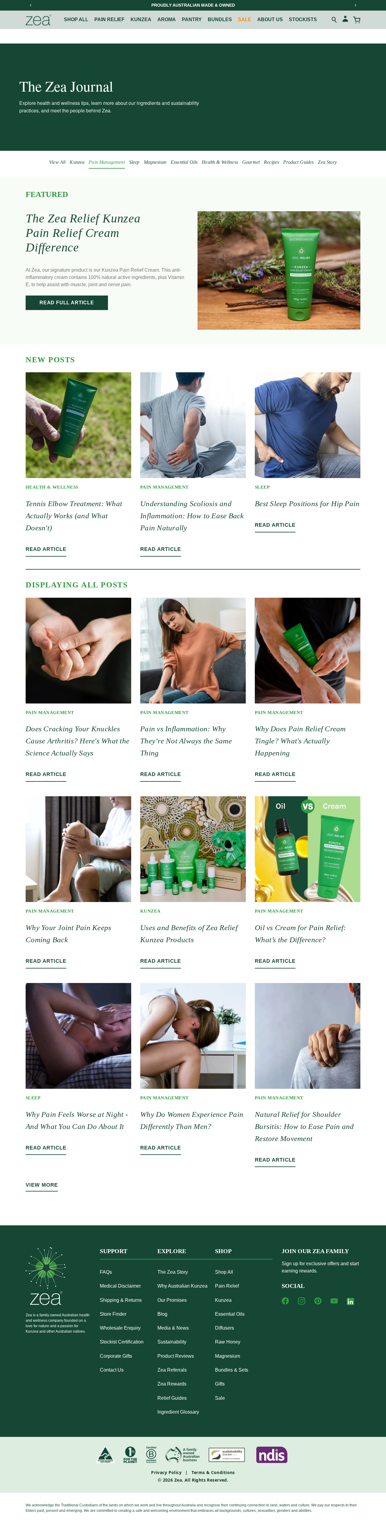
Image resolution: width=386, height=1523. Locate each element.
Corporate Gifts (116, 1356)
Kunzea (141, 19)
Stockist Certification (122, 1341)
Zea (178, 1480)
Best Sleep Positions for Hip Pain (307, 504)
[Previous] (31, 5)
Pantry (192, 19)
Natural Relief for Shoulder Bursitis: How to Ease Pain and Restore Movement (304, 1126)
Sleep (134, 162)
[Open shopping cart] (356, 20)
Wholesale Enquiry (120, 1328)
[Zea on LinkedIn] (350, 1302)
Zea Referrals (172, 1370)
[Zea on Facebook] (285, 1301)
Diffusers (224, 1328)
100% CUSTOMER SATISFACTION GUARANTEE (193, 5)
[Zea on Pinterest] (317, 1301)
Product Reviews (175, 1356)
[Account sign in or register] (345, 20)
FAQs (106, 1272)
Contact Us (112, 1370)
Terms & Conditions (213, 1472)
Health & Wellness (220, 162)
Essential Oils (184, 162)
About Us (270, 19)
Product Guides (298, 162)
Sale (244, 19)
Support (113, 1251)
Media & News (173, 1328)
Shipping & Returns (121, 1300)
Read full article (67, 302)
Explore (171, 1251)
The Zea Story (172, 1272)
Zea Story (327, 162)
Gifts (220, 1383)
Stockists (303, 19)
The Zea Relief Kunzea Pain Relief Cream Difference (83, 233)
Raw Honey (227, 1341)
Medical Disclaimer (120, 1286)
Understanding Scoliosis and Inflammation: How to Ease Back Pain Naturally (192, 516)
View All (57, 162)
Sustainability (171, 1341)
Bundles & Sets (231, 1370)
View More (42, 1185)
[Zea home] (38, 20)
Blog (162, 1314)
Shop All (76, 19)
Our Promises (172, 1300)
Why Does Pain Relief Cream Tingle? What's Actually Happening (300, 741)
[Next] (355, 5)
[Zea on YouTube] (334, 1301)
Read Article (46, 549)
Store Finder (113, 1314)
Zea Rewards (171, 1383)
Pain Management (107, 162)
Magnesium (155, 162)
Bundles (220, 19)
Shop (223, 1251)
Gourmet (251, 162)
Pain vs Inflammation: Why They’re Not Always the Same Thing (186, 741)
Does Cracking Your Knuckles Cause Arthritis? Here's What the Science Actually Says (77, 741)
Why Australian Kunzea (182, 1286)
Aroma (166, 19)
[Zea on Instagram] (301, 1301)
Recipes (271, 162)
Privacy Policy (166, 1472)
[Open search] (334, 20)
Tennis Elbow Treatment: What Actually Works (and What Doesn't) (74, 516)
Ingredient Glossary (178, 1412)
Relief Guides (172, 1398)
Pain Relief (227, 1286)
